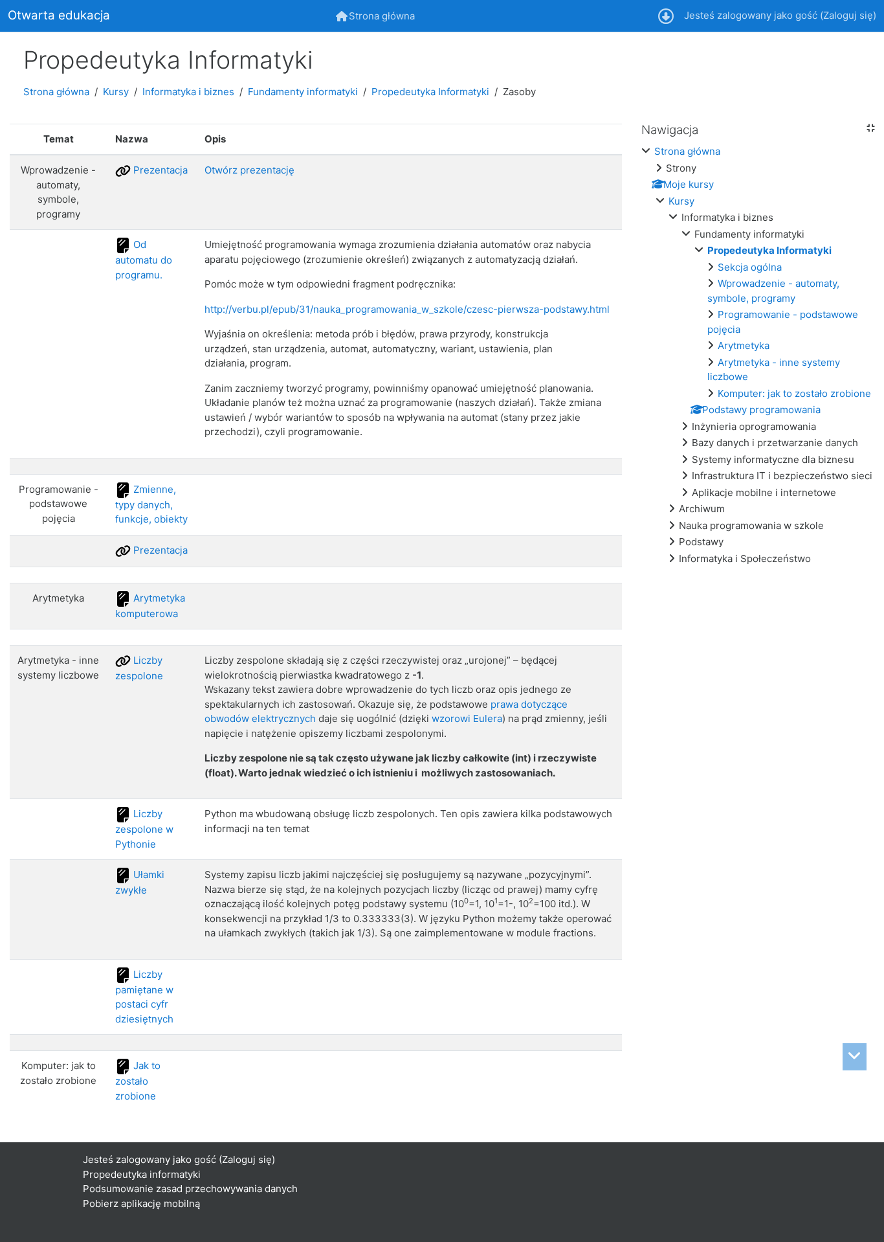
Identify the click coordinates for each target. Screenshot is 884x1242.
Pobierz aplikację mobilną (141, 1203)
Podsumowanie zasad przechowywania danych (190, 1188)
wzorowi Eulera (467, 718)
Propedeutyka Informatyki (430, 91)
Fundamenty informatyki (303, 91)
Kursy (116, 91)
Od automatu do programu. (143, 259)
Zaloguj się (848, 15)
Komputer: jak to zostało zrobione (794, 393)
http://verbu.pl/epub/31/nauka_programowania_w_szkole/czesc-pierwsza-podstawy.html (407, 309)
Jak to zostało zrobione (137, 1080)
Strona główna (56, 91)
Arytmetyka (743, 345)
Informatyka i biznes (188, 91)
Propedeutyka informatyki (142, 1174)
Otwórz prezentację (249, 170)
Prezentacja (159, 170)
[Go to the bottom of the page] (855, 1056)
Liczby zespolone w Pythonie (144, 828)
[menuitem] (375, 16)
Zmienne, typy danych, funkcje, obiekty (151, 504)
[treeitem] (757, 355)
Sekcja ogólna (750, 267)
